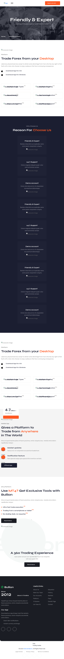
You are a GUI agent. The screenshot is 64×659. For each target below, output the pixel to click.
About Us (36, 589)
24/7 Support (32, 162)
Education (51, 589)
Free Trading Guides (37, 644)
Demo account (32, 183)
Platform (36, 598)
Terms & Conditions (43, 651)
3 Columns (36, 601)
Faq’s (49, 598)
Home (3, 36)
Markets (50, 595)
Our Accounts (37, 595)
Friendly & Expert (32, 141)
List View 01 (37, 604)
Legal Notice (19, 651)
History (50, 592)
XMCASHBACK (28, 649)
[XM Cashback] (6, 3)
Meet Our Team (38, 592)
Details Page (52, 601)
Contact (50, 604)
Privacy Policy (30, 651)
